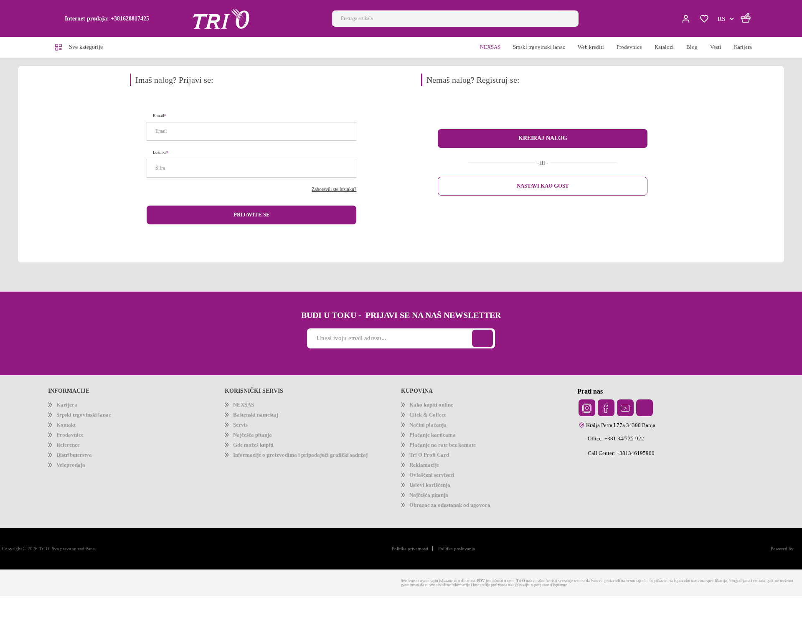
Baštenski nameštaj (262, 423)
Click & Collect (430, 423)
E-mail (160, 118)
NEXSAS (244, 410)
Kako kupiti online (435, 410)
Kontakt (68, 436)
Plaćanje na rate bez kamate (451, 461)
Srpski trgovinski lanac (90, 423)
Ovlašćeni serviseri (436, 500)
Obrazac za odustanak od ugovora (461, 539)
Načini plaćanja (433, 436)
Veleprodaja (74, 487)
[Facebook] (606, 412)
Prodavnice (73, 449)
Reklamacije (427, 487)
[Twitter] (587, 412)
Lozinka (161, 155)
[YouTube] (625, 412)
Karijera (68, 410)
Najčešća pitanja (258, 449)
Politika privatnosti (385, 583)
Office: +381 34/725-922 (621, 443)
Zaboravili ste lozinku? (328, 192)
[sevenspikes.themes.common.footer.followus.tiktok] (644, 412)
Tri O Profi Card (432, 474)
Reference (71, 461)
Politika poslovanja (441, 583)
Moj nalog (686, 19)
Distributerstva (78, 474)
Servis (242, 436)
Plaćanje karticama (438, 449)
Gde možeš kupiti (258, 461)
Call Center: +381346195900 (626, 457)
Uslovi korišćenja (434, 513)
